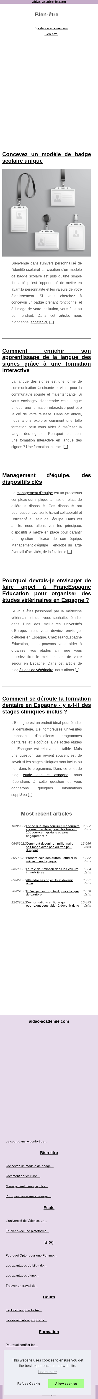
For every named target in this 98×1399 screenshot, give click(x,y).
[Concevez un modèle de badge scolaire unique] (46, 213)
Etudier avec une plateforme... (27, 1231)
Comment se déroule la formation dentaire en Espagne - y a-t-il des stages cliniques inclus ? (46, 705)
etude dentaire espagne (45, 775)
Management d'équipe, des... (27, 1186)
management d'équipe (35, 493)
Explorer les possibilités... (24, 1310)
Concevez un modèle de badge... (30, 1166)
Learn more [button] (47, 1372)
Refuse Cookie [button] (28, 1383)
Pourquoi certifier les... (22, 1345)
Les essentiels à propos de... (26, 1320)
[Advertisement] (49, 88)
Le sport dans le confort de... (26, 1141)
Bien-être (51, 34)
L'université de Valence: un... (26, 1220)
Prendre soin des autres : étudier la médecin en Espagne (51, 859)
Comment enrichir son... (23, 1176)
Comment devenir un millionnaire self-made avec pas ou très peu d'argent (50, 847)
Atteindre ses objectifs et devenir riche (49, 881)
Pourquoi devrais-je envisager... (28, 1196)
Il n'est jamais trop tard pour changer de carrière (52, 893)
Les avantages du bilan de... (26, 1265)
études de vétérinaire (36, 670)
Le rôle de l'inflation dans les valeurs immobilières (52, 870)
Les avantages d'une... (22, 1275)
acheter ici (39, 322)
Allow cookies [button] (66, 1383)
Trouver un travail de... (22, 1285)
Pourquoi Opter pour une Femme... (31, 1255)
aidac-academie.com (53, 28)
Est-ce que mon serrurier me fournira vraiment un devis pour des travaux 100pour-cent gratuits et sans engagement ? (53, 831)
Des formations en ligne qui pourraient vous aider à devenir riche (52, 904)
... (51, 322)
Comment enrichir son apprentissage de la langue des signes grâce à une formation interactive (46, 360)
